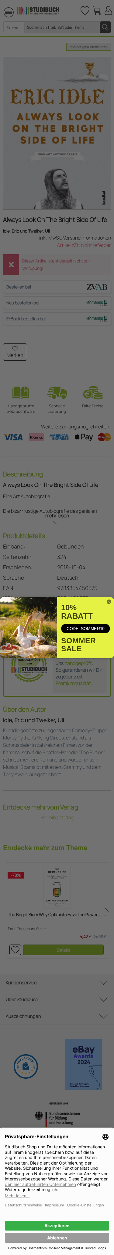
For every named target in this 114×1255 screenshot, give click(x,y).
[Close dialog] (108, 601)
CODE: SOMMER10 (86, 628)
